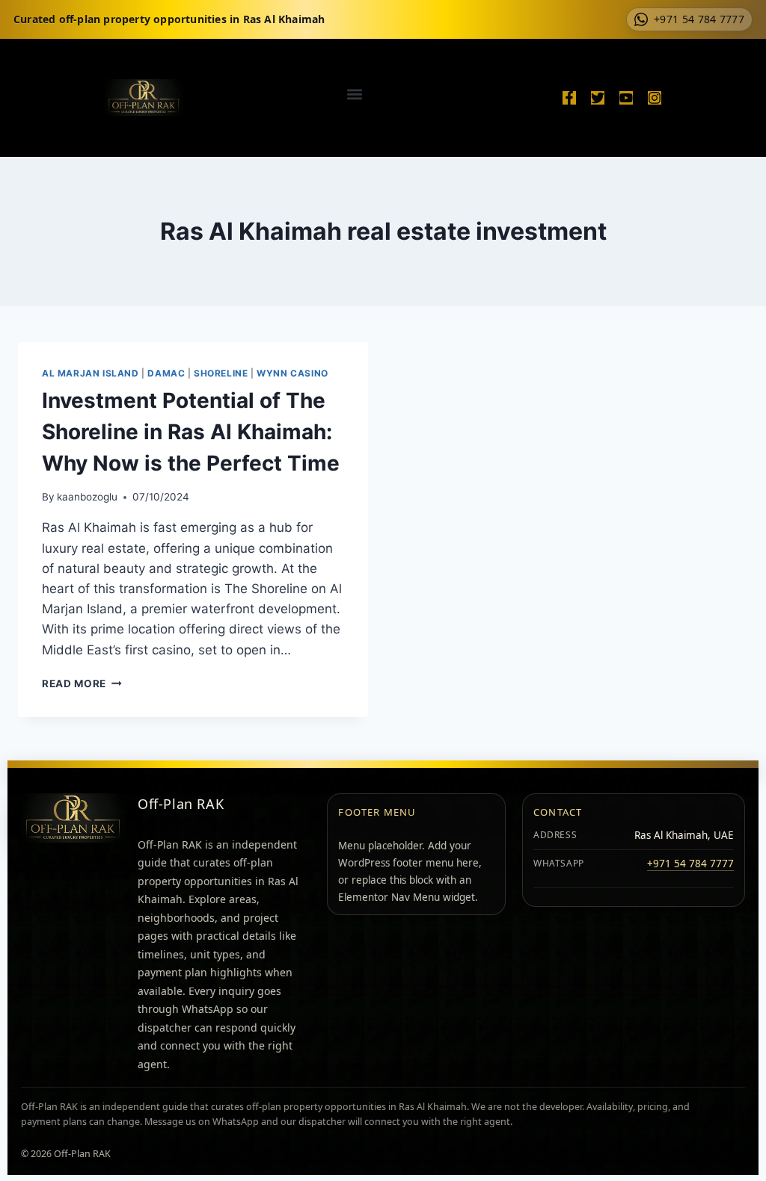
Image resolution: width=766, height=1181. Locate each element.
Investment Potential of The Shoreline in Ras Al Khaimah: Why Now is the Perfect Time (191, 432)
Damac (166, 373)
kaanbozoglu (87, 497)
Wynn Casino (292, 373)
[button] (355, 93)
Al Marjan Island (90, 373)
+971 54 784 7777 (690, 863)
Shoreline (221, 373)
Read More (82, 683)
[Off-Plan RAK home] (73, 818)
